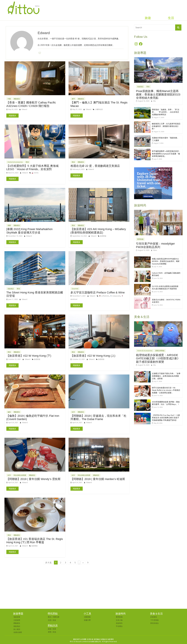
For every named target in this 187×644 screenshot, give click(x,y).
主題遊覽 (16, 620)
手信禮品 (119, 626)
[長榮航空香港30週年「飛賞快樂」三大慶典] (142, 137)
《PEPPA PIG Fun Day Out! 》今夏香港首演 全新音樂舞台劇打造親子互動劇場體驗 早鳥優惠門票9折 (166, 417)
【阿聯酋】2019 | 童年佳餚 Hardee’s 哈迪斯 (97, 479)
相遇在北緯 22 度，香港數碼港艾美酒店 (95, 165)
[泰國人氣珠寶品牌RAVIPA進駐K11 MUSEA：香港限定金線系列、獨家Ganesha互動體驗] (142, 258)
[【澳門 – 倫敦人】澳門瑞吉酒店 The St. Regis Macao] (99, 62)
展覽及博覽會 (159, 351)
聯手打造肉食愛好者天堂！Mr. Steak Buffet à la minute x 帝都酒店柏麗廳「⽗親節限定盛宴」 (166, 390)
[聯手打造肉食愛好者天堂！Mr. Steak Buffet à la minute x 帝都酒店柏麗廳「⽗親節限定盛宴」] (142, 386)
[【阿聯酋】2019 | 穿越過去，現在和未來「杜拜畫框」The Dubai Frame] (99, 376)
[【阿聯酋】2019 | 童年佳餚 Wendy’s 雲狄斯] (34, 439)
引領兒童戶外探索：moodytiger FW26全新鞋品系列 (155, 245)
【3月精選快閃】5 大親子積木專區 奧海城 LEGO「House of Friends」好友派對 (32, 167)
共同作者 (90, 639)
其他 (54, 632)
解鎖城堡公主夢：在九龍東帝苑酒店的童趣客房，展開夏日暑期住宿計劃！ (166, 126)
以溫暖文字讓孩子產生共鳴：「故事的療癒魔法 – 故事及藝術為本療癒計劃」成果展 (166, 375)
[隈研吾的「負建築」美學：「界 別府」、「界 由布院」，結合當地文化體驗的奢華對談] (142, 108)
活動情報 (87, 617)
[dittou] (23, 1)
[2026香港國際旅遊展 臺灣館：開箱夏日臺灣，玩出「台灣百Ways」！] (142, 401)
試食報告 (153, 617)
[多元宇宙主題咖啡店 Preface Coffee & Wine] (99, 252)
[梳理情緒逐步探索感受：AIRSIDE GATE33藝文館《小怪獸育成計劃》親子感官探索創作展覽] (158, 322)
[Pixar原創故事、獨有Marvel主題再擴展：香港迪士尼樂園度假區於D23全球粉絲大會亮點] (158, 58)
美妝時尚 (119, 623)
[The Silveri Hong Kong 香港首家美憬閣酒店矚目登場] (34, 252)
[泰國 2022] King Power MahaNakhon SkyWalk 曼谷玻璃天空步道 (29, 231)
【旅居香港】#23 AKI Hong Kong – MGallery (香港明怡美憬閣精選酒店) (98, 231)
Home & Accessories (15, 162)
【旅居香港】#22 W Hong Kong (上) (92, 355)
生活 (171, 18)
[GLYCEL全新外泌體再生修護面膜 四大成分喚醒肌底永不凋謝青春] (142, 285)
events (35, 173)
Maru (155, 250)
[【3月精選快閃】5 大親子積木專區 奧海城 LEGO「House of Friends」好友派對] (34, 126)
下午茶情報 (154, 620)
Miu (154, 101)
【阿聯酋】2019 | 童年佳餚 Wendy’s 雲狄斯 (33, 479)
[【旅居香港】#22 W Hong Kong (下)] (34, 316)
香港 (27, 162)
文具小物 (119, 620)
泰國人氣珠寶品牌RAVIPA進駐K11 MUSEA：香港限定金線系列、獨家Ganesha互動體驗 (165, 261)
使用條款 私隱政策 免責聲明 (104, 639)
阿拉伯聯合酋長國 (20, 475)
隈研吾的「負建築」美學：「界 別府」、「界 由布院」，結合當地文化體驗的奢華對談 (165, 112)
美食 (54, 620)
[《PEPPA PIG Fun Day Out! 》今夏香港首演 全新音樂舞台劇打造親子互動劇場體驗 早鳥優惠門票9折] (142, 414)
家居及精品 (154, 623)
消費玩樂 (56, 617)
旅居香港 (103, 236)
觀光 (49, 617)
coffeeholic (105, 296)
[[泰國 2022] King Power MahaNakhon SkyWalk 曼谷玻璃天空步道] (34, 189)
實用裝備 (140, 239)
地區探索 (16, 617)
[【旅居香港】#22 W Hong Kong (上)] (99, 316)
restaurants (116, 296)
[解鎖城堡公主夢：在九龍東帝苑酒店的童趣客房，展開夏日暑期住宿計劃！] (142, 122)
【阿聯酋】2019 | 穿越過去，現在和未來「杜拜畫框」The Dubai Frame (98, 417)
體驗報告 (17, 99)
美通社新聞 (17, 632)
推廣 (54, 629)
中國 (9, 99)
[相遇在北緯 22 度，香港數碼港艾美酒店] (99, 126)
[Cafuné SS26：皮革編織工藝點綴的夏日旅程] (142, 272)
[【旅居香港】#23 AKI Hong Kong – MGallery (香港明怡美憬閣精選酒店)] (99, 189)
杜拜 (73, 412)
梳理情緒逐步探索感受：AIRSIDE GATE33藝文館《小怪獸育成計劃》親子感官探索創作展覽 (158, 358)
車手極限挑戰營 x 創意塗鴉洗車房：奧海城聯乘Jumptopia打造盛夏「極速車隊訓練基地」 (166, 153)
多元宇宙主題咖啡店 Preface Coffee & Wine (97, 292)
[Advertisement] (93, 589)
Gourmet (75, 289)
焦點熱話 (11, 289)
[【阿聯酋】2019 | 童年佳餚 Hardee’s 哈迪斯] (99, 439)
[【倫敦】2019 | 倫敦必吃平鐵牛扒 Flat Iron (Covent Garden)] (34, 376)
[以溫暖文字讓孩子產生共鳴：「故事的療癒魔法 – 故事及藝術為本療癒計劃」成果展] (142, 372)
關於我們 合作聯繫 (80, 639)
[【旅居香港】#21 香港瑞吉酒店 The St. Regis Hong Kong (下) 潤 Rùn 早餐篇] (34, 499)
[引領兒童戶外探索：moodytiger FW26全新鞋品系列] (158, 211)
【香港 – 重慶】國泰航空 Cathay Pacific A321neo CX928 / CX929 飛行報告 (31, 104)
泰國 (9, 225)
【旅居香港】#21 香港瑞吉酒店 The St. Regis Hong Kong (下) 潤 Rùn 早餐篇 (34, 540)
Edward (24, 109)
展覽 (49, 632)
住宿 (49, 620)
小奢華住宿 (99, 109)
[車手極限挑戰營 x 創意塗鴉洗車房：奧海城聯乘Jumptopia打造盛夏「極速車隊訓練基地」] (142, 150)
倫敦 (9, 412)
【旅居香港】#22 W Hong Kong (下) (28, 355)
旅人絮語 (16, 629)
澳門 (73, 99)
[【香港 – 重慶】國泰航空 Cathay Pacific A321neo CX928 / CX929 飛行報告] (34, 62)
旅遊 (148, 18)
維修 (49, 629)
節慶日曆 (87, 620)
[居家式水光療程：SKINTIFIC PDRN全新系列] (142, 298)
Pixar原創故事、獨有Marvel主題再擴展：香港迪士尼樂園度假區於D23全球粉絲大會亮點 (158, 94)
